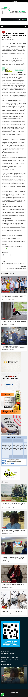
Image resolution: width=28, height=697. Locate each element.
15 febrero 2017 (13, 39)
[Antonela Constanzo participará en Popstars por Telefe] (14, 574)
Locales (3, 500)
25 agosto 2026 (11, 507)
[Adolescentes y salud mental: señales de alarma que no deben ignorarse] (14, 311)
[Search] (26, 26)
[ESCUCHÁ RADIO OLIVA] (14, 70)
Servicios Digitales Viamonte (14, 694)
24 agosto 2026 (11, 561)
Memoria (3, 527)
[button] (2, 26)
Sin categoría (8, 500)
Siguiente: (16, 267)
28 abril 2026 (11, 324)
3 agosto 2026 (11, 613)
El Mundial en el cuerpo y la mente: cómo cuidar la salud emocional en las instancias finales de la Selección (14, 296)
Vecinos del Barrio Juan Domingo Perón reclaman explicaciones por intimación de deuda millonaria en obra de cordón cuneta (14, 505)
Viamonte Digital (6, 39)
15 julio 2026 (11, 299)
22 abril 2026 (11, 349)
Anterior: (13, 263)
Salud (3, 318)
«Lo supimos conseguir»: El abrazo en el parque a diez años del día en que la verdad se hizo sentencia (13, 679)
